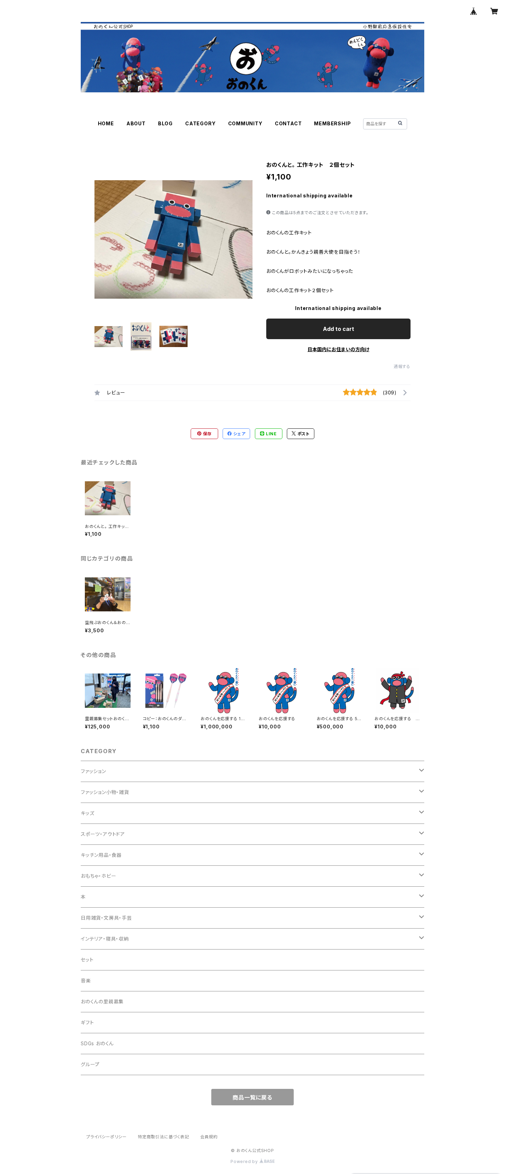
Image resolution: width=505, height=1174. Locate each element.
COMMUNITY (245, 123)
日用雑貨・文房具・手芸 (106, 918)
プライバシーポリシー (106, 1136)
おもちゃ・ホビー (98, 876)
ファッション (93, 771)
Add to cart (338, 328)
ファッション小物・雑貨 (105, 792)
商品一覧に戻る (252, 1097)
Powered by (245, 1161)
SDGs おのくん (97, 1043)
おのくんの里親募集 (102, 1001)
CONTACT (288, 123)
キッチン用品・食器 (101, 855)
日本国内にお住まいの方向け (338, 349)
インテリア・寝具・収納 (105, 939)
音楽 (86, 980)
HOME (106, 123)
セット (87, 960)
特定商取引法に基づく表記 (163, 1136)
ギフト (87, 1022)
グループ (90, 1064)
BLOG (165, 123)
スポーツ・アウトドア (103, 834)
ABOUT (136, 123)
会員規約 (209, 1136)
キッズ (87, 813)
